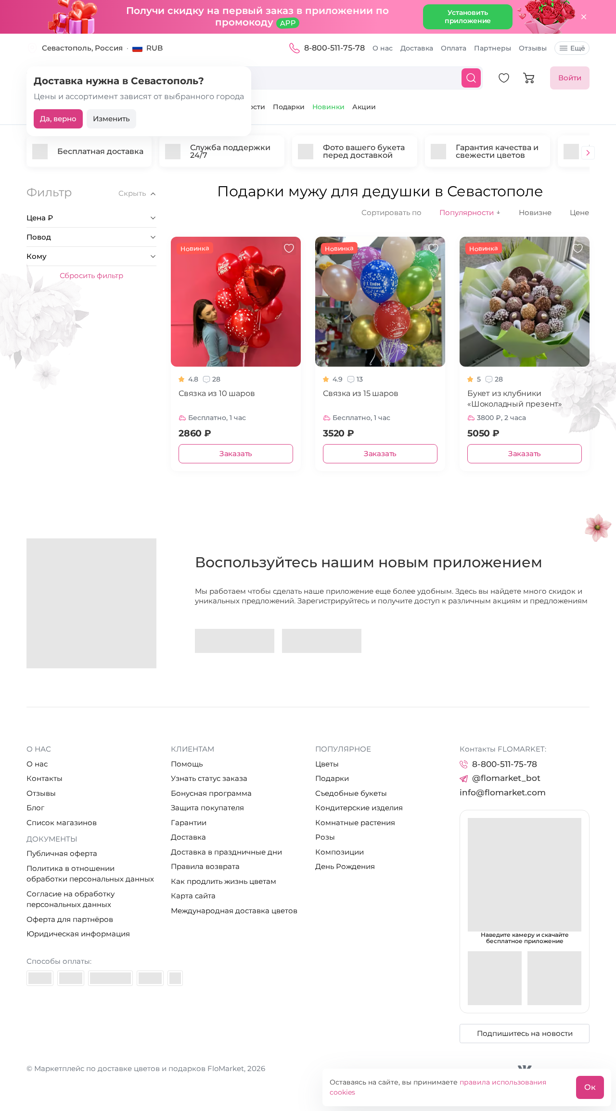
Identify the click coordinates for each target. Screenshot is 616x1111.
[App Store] (321, 641)
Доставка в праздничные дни (226, 851)
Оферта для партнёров (69, 919)
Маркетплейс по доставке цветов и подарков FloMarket (139, 1068)
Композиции (339, 851)
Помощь (187, 763)
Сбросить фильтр (91, 275)
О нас (382, 48)
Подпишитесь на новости (525, 1033)
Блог (35, 807)
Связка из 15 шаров (360, 393)
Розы (325, 837)
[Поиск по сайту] (471, 78)
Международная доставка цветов (234, 910)
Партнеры (492, 48)
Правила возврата (205, 866)
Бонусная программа (211, 793)
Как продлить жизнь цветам (223, 881)
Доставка (416, 48)
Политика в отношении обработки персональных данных (90, 874)
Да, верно (58, 118)
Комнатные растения (355, 822)
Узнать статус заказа (209, 778)
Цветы (327, 763)
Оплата (453, 48)
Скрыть (132, 193)
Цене (579, 212)
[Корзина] (528, 77)
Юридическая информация (78, 933)
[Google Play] (234, 641)
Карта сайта (193, 895)
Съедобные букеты (351, 793)
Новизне (535, 212)
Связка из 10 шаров (217, 393)
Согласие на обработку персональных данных (70, 899)
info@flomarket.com (503, 792)
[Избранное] (503, 77)
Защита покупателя (207, 807)
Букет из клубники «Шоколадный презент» (514, 399)
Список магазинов (61, 822)
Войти (569, 77)
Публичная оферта (61, 853)
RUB (154, 47)
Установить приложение (468, 16)
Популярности (469, 212)
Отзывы (533, 48)
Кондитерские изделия (359, 807)
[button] (588, 153)
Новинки (328, 106)
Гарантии (188, 822)
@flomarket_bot (506, 778)
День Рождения (345, 866)
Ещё (577, 48)
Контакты (44, 778)
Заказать (235, 453)
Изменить (111, 118)
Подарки (289, 106)
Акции (364, 106)
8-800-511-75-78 (334, 47)
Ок (590, 1087)
